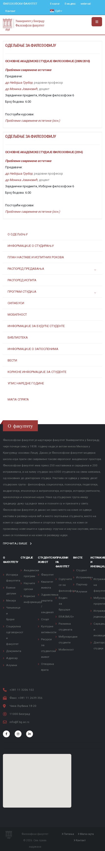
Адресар (12, 658)
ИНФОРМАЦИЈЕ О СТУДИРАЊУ (31, 246)
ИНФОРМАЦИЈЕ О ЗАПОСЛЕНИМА (33, 349)
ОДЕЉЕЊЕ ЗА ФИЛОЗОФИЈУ (30, 45)
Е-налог (55, 3)
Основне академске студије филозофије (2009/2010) (47, 61)
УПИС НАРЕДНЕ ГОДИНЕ (26, 383)
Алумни (11, 665)
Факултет (47, 574)
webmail (86, 3)
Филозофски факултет (20, 3)
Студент (81, 570)
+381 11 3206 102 (22, 689)
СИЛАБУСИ (16, 303)
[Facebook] (6, 734)
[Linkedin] (29, 734)
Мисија (11, 600)
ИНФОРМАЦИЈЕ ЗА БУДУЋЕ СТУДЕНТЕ (36, 326)
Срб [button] (57, 11)
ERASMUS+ (66, 616)
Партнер (81, 584)
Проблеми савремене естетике (28, 70)
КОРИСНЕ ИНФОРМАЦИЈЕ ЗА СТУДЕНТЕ (37, 372)
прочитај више (15, 543)
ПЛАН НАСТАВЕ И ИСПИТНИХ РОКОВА (36, 257)
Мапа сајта (86, 834)
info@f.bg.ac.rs (19, 722)
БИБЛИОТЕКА (18, 337)
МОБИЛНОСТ (17, 314)
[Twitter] (18, 734)
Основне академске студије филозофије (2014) (44, 152)
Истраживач (84, 577)
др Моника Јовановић (21, 89)
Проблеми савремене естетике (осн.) (32, 120)
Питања (68, 834)
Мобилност (66, 649)
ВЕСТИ (12, 360)
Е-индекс (70, 3)
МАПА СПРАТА (18, 399)
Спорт (45, 619)
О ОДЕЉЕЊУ (18, 234)
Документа (13, 651)
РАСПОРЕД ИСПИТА (22, 280)
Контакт (10, 11)
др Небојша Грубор (18, 82)
